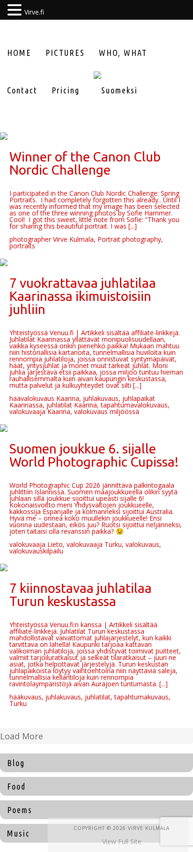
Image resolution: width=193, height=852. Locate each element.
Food (16, 786)
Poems (19, 809)
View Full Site (121, 841)
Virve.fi (34, 12)
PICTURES (65, 52)
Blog (16, 763)
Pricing (66, 90)
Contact (22, 90)
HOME (19, 52)
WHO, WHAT (123, 52)
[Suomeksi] (116, 90)
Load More (21, 736)
